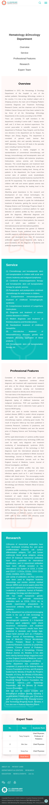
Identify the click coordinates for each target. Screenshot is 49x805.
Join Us (31, 774)
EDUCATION (6, 774)
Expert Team (24, 70)
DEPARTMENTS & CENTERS (12, 770)
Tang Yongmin (24, 736)
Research (24, 64)
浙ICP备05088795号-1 (33, 800)
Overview (24, 47)
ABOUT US (6, 767)
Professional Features (24, 58)
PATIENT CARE (17, 767)
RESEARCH (29, 770)
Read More (24, 756)
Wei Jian (24, 744)
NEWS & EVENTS (19, 774)
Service (24, 53)
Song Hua (24, 751)
